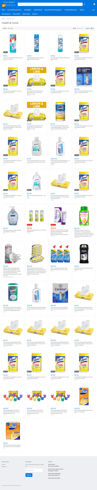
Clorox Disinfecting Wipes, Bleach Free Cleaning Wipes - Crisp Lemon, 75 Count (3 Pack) (60, 344)
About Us (34, 14)
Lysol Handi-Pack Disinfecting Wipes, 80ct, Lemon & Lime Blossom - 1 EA (35, 92)
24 (77, 28)
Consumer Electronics (71, 10)
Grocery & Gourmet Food (14, 10)
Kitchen (82, 10)
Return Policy (26, 14)
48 (82, 28)
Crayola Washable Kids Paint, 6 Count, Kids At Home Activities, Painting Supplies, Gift (11, 412)
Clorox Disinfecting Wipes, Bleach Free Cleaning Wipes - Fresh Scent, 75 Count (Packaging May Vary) (12, 309)
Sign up (29, 475)
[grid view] (91, 28)
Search (3, 464)
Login (93, 10)
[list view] (93, 28)
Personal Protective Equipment (53, 10)
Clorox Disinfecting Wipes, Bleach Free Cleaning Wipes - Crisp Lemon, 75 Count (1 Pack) (60, 197)
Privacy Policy (16, 14)
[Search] (84, 4)
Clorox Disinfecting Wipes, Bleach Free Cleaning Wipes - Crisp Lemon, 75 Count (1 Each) (12, 127)
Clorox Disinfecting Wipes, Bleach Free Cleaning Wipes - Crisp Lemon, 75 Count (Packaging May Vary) (60, 127)
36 (80, 28)
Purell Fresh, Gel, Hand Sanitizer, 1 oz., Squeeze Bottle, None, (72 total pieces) (60, 162)
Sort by (5, 28)
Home (3, 10)
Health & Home (38, 10)
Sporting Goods (6, 14)
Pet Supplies (27, 10)
